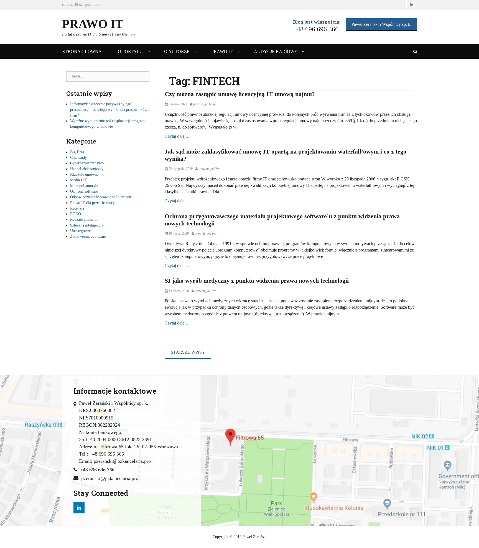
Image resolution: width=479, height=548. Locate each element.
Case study (78, 157)
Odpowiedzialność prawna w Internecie (101, 197)
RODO (75, 214)
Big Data (77, 152)
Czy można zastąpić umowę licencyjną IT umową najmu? (240, 94)
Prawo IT (92, 24)
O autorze (177, 51)
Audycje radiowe (275, 51)
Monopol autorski (84, 186)
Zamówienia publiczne (88, 236)
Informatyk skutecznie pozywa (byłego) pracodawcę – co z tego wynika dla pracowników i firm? (109, 109)
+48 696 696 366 (97, 469)
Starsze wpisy (188, 352)
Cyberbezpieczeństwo (87, 163)
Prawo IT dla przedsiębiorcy (92, 203)
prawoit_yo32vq (204, 104)
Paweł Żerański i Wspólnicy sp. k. (381, 24)
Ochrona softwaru (84, 191)
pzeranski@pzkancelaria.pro (109, 478)
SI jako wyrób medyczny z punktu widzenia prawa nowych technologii (257, 280)
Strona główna (82, 51)
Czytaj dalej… (177, 136)
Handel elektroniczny (86, 169)
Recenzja (77, 208)
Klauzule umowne (84, 174)
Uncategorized (81, 231)
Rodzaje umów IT (84, 219)
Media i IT (78, 180)
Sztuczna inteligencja (86, 225)
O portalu (130, 51)
